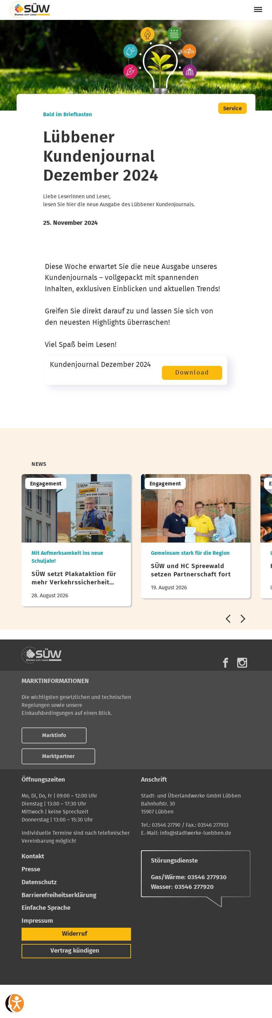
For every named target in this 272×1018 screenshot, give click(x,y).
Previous (228, 619)
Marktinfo (54, 735)
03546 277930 (207, 877)
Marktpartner (58, 756)
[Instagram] (242, 661)
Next (242, 619)
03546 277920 (194, 887)
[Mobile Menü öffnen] (258, 10)
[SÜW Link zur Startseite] (55, 655)
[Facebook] (225, 661)
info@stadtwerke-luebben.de (195, 833)
